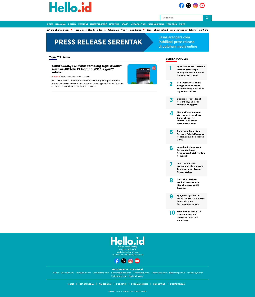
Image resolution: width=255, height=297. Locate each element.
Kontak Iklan (177, 284)
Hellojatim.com (136, 276)
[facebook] (182, 7)
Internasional (156, 24)
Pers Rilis (171, 24)
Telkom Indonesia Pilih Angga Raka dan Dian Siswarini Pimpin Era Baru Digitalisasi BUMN (190, 87)
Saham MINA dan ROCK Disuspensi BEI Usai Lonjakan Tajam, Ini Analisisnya (189, 216)
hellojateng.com (119, 276)
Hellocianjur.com (177, 272)
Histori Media (86, 284)
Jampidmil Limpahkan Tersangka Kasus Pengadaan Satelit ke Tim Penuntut (191, 151)
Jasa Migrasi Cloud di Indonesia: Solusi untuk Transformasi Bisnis (103, 30)
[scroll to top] (245, 292)
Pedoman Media (139, 284)
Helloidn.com (67, 272)
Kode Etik (121, 284)
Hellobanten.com (101, 272)
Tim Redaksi (105, 284)
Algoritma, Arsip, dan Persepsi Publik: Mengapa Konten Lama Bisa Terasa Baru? (191, 135)
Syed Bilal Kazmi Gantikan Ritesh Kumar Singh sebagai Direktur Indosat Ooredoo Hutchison (191, 71)
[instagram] (196, 7)
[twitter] (189, 7)
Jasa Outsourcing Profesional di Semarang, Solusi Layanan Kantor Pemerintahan (190, 167)
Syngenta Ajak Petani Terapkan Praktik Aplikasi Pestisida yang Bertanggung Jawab (191, 200)
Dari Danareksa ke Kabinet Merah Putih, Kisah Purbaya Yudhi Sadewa (188, 183)
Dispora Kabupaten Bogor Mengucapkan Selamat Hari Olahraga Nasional (180, 30)
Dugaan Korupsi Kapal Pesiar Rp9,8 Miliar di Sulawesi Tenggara (189, 101)
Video (182, 24)
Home (50, 24)
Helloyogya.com (195, 272)
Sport (124, 24)
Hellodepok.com (141, 272)
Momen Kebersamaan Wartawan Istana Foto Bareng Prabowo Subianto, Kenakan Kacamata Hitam (189, 118)
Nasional (60, 24)
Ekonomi (83, 24)
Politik (72, 24)
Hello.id (55, 272)
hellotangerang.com (121, 272)
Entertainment (98, 24)
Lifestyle (114, 24)
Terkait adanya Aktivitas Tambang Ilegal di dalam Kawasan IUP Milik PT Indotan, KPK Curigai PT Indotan (87, 69)
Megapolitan (138, 24)
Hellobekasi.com (159, 272)
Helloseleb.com (83, 272)
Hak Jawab (159, 284)
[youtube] (203, 7)
